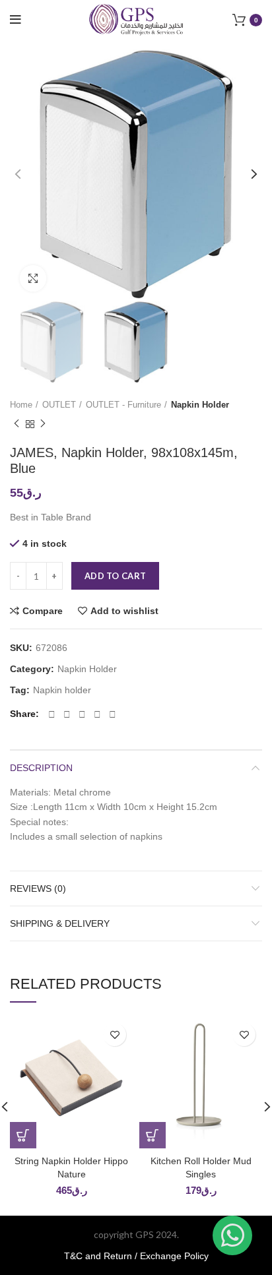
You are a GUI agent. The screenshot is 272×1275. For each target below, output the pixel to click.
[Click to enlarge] (33, 278)
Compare (42, 610)
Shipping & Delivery (60, 923)
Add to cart (115, 576)
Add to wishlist (124, 610)
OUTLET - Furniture (123, 405)
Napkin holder (62, 690)
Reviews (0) (38, 888)
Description (41, 767)
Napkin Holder (200, 405)
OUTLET (59, 405)
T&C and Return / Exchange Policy (136, 1256)
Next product (43, 424)
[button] (23, 1135)
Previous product (16, 424)
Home (21, 405)
